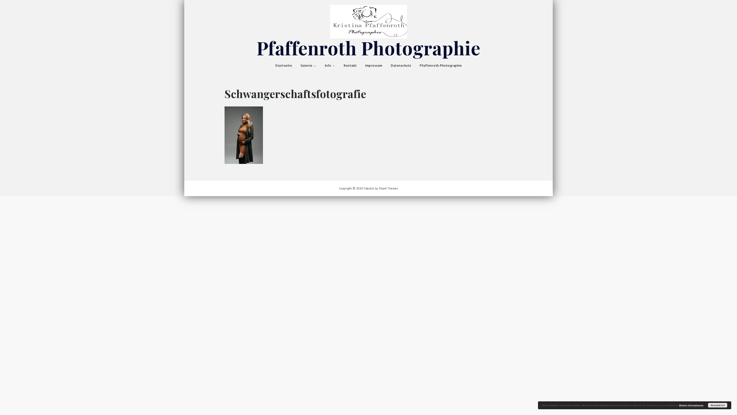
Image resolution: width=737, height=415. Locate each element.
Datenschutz (401, 65)
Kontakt (350, 65)
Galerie (306, 65)
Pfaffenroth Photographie (369, 47)
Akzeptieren (718, 405)
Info (328, 65)
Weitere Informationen (691, 405)
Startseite (283, 65)
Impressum (373, 65)
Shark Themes (388, 188)
